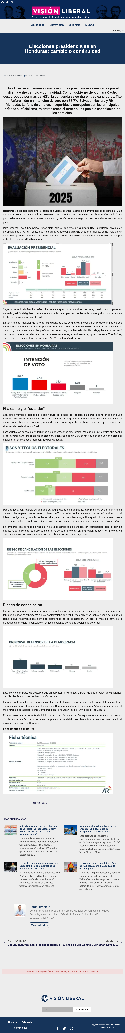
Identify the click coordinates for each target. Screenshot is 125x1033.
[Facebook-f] (57, 1028)
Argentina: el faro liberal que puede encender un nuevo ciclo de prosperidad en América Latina (97, 829)
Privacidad (27, 1022)
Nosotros (13, 1022)
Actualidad (38, 24)
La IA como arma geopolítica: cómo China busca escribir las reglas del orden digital (97, 866)
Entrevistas (56, 24)
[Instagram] (12, 2)
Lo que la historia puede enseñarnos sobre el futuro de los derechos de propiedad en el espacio (38, 866)
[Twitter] (7, 2)
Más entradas (39, 925)
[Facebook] (2, 2)
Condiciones (20, 1027)
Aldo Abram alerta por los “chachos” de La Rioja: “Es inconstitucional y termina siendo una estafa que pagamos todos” (38, 830)
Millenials (74, 24)
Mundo (89, 24)
